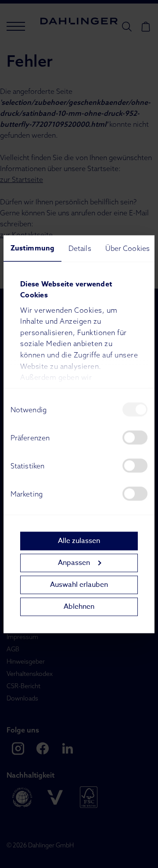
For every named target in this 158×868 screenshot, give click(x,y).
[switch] (134, 437)
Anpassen (74, 562)
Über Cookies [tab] (127, 247)
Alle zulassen (79, 541)
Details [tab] (79, 247)
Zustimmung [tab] (32, 248)
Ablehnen (79, 606)
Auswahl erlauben (79, 584)
